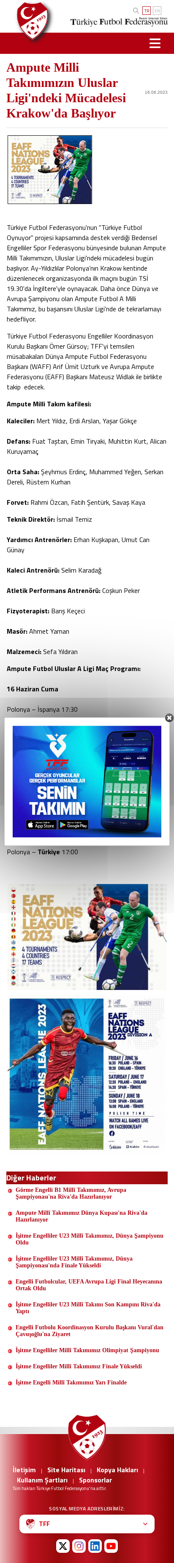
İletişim (24, 1470)
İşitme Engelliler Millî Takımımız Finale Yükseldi (79, 1366)
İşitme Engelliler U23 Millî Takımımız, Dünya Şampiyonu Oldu (89, 1239)
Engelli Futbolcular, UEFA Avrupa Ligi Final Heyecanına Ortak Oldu (89, 1285)
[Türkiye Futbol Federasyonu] (30, 21)
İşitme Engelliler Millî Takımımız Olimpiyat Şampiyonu (87, 1350)
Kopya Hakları (117, 1470)
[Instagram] (79, 1546)
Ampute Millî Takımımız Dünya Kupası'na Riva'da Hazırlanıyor (81, 1216)
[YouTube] (111, 1546)
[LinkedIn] (95, 1546)
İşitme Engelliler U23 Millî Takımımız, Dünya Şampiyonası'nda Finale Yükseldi (74, 1262)
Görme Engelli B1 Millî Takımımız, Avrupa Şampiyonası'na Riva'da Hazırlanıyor (71, 1193)
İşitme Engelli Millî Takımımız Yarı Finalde (71, 1382)
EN (157, 11)
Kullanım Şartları (42, 1480)
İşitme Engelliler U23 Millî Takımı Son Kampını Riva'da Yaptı (88, 1307)
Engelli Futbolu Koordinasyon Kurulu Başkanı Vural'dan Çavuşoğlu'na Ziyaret (89, 1330)
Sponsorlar (95, 1480)
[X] (63, 1546)
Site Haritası (66, 1470)
